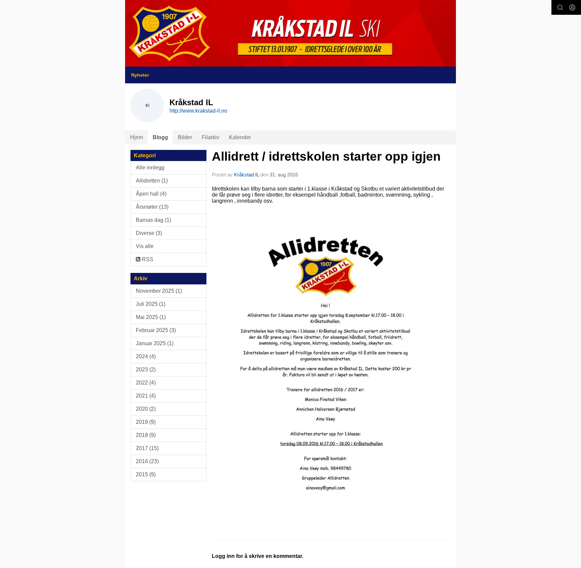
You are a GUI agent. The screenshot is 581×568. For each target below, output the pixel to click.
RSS (147, 259)
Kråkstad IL (246, 174)
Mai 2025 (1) (151, 317)
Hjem (136, 137)
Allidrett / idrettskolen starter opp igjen (326, 156)
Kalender (240, 137)
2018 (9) (146, 435)
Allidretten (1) (152, 181)
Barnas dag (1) (153, 220)
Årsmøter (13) (152, 207)
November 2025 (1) (159, 291)
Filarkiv (210, 137)
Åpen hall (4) (151, 194)
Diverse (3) (149, 233)
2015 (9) (146, 474)
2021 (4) (146, 396)
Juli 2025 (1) (150, 304)
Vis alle (145, 246)
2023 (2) (146, 369)
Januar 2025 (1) (154, 343)
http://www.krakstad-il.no (198, 111)
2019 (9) (146, 422)
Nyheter (140, 75)
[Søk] (560, 7)
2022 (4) (146, 383)
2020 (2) (146, 409)
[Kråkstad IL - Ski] (290, 33)
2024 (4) (146, 356)
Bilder (185, 137)
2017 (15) (147, 448)
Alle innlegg (150, 167)
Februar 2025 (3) (156, 330)
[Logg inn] (572, 7)
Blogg (160, 137)
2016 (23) (147, 461)
